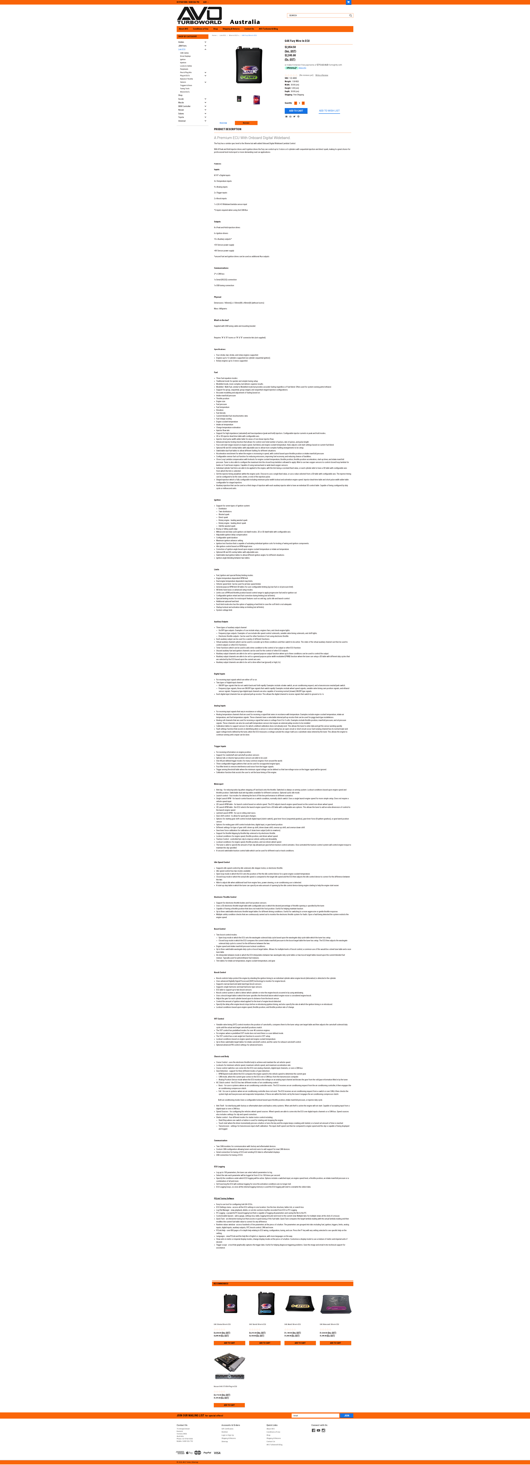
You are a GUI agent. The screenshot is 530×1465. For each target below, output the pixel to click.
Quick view (229, 1318)
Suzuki (181, 99)
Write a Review (321, 75)
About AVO (183, 29)
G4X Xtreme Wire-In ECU (222, 1324)
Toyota (181, 117)
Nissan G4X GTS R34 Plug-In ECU (225, 1386)
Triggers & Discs (186, 85)
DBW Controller (184, 106)
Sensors (183, 82)
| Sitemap (194, 1462)
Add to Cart (229, 1343)
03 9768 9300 (182, 2)
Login (224, 1435)
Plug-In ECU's (185, 76)
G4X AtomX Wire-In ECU (292, 1324)
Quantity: (288, 103)
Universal (182, 121)
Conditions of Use (200, 29)
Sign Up (231, 1435)
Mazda (181, 102)
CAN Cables (184, 53)
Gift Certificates (227, 1429)
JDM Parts (182, 46)
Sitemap (225, 1442)
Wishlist (225, 1432)
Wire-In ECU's (185, 92)
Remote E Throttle (186, 79)
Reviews (246, 123)
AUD (205, 2)
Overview (223, 123)
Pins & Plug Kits (186, 72)
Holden (181, 42)
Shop (215, 29)
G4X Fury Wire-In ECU (249, 35)
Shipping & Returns (231, 29)
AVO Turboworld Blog (268, 29)
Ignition (183, 59)
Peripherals (184, 69)
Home (214, 35)
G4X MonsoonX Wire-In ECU (329, 1324)
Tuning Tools (184, 89)
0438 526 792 (194, 2)
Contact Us (249, 29)
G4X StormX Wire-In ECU (257, 1324)
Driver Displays (185, 56)
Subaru (181, 113)
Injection (183, 63)
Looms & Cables (186, 66)
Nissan (181, 110)
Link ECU (181, 49)
